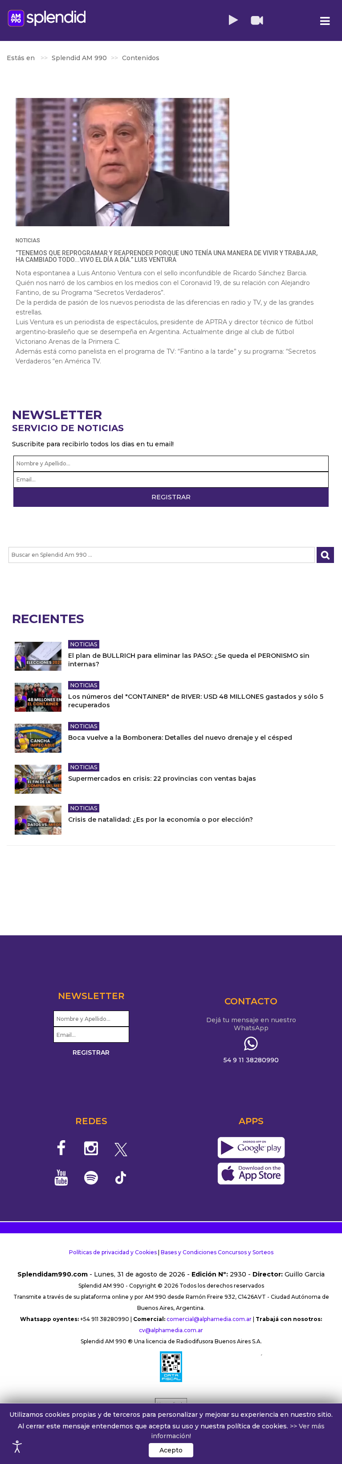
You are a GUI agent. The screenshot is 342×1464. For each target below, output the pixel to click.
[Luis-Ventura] (122, 162)
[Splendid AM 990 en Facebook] (61, 1148)
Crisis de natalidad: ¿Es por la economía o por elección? (160, 820)
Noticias (28, 240)
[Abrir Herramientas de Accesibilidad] (17, 1446)
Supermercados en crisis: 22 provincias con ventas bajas (162, 779)
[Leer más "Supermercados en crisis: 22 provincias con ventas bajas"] (38, 779)
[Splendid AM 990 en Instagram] (91, 1148)
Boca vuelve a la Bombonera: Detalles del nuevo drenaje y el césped (180, 738)
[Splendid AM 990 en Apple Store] (251, 1174)
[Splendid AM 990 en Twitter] (121, 1148)
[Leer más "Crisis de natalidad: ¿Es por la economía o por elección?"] (38, 820)
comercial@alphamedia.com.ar (209, 1319)
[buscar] (325, 555)
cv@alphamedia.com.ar (171, 1330)
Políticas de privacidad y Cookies (113, 1252)
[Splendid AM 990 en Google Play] (251, 1148)
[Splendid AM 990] (47, 18)
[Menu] (325, 21)
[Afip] (171, 1366)
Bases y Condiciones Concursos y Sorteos (217, 1252)
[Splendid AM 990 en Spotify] (91, 1178)
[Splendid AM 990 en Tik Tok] (121, 1177)
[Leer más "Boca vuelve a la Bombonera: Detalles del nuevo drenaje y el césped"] (38, 738)
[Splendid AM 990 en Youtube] (61, 1178)
